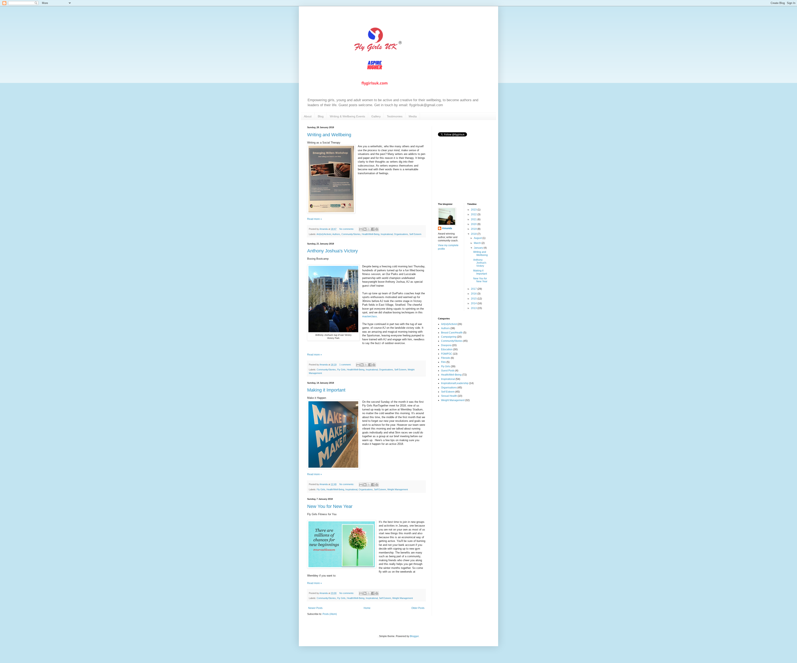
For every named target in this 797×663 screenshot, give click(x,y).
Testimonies (394, 116)
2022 (474, 214)
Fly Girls (341, 369)
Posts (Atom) (330, 614)
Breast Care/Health (452, 332)
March (478, 243)
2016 (474, 293)
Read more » (314, 219)
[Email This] (361, 229)
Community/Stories (351, 234)
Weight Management (397, 489)
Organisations (401, 234)
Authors (336, 234)
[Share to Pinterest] (377, 229)
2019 (474, 228)
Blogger (414, 636)
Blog (321, 116)
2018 (474, 233)
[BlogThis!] (365, 229)
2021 (474, 219)
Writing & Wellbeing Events (347, 116)
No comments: (347, 229)
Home (367, 608)
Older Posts (417, 608)
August (478, 238)
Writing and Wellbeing (329, 134)
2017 (474, 288)
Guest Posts (448, 370)
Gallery (376, 116)
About (308, 116)
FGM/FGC (446, 353)
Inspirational (387, 234)
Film (443, 362)
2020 (474, 224)
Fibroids (445, 357)
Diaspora (446, 345)
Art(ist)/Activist (324, 234)
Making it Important (326, 390)
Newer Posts (315, 608)
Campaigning (448, 336)
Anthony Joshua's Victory (332, 250)
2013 (474, 308)
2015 (474, 298)
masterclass (369, 316)
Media (413, 116)
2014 (474, 303)
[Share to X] (369, 229)
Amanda (447, 228)
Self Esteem (415, 234)
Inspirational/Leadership (454, 383)
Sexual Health (449, 395)
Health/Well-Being (370, 234)
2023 (474, 209)
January (479, 247)
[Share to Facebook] (373, 229)
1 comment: (345, 364)
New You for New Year (329, 506)
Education (446, 349)
